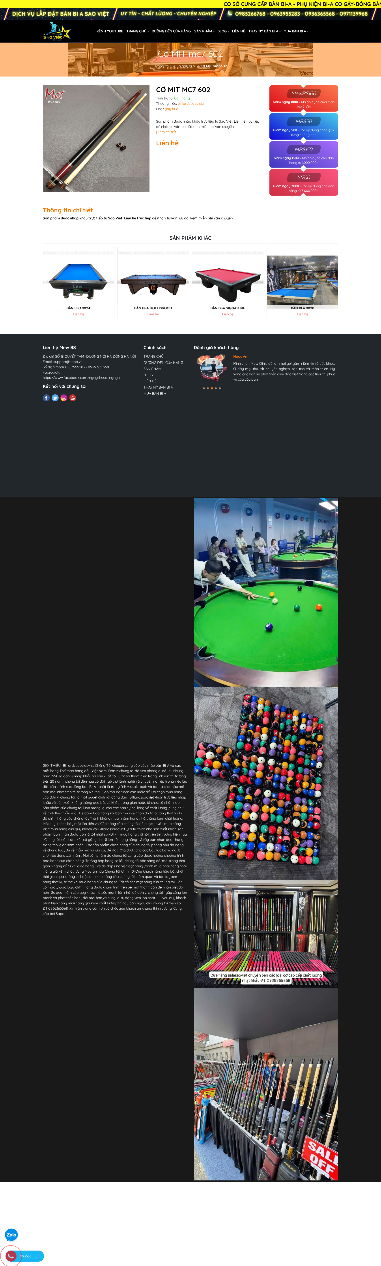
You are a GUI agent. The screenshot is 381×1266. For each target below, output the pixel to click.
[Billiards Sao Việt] (82, 30)
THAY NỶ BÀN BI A (263, 31)
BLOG (222, 31)
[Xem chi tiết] (166, 132)
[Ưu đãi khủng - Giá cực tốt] (190, 14)
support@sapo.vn (67, 361)
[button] (204, 388)
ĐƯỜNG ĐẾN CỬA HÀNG (171, 31)
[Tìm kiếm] (340, 31)
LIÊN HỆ (238, 31)
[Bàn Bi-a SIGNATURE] (153, 282)
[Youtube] (72, 397)
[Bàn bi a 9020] (228, 282)
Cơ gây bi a (185, 66)
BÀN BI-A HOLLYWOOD (78, 308)
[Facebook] (46, 397)
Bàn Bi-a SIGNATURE (153, 308)
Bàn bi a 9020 (227, 308)
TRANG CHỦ (136, 31)
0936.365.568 (98, 367)
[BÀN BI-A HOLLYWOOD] (78, 282)
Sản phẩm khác (190, 238)
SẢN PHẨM (203, 31)
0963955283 (75, 367)
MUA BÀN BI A (295, 31)
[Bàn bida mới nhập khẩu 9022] (302, 282)
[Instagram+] (63, 397)
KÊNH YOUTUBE (110, 31)
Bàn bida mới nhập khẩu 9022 (302, 308)
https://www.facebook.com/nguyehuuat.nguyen (82, 377)
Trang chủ (162, 66)
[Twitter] (55, 397)
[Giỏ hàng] (359, 31)
